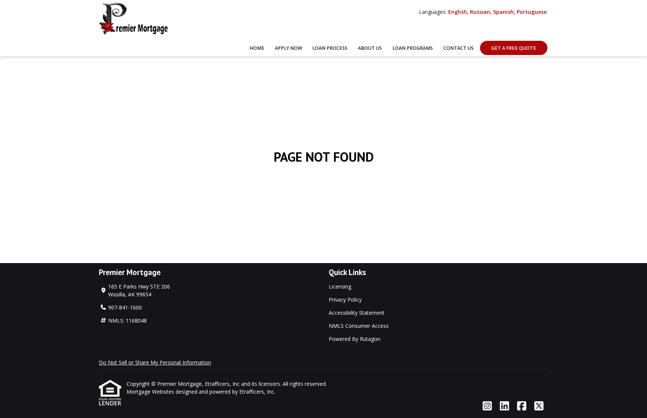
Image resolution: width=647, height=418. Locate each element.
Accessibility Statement (357, 312)
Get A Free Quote (513, 48)
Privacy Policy (345, 299)
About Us (370, 48)
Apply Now (288, 48)
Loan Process (329, 48)
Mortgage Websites (151, 391)
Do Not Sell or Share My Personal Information (155, 362)
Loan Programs (412, 48)
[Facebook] (521, 406)
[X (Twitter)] (539, 406)
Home (256, 48)
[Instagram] (487, 406)
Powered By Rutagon (354, 338)
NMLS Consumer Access (359, 325)
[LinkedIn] (504, 406)
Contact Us (458, 48)
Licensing (340, 286)
